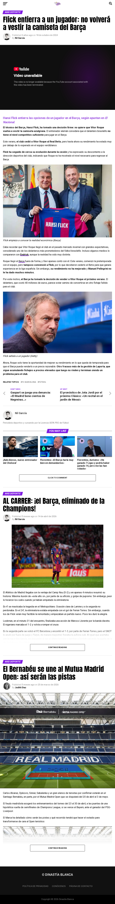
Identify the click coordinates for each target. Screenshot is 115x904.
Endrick (24, 254)
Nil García (20, 38)
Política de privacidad (35, 886)
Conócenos (59, 886)
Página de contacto (81, 886)
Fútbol (42, 382)
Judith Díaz (20, 687)
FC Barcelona (29, 382)
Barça (22, 261)
